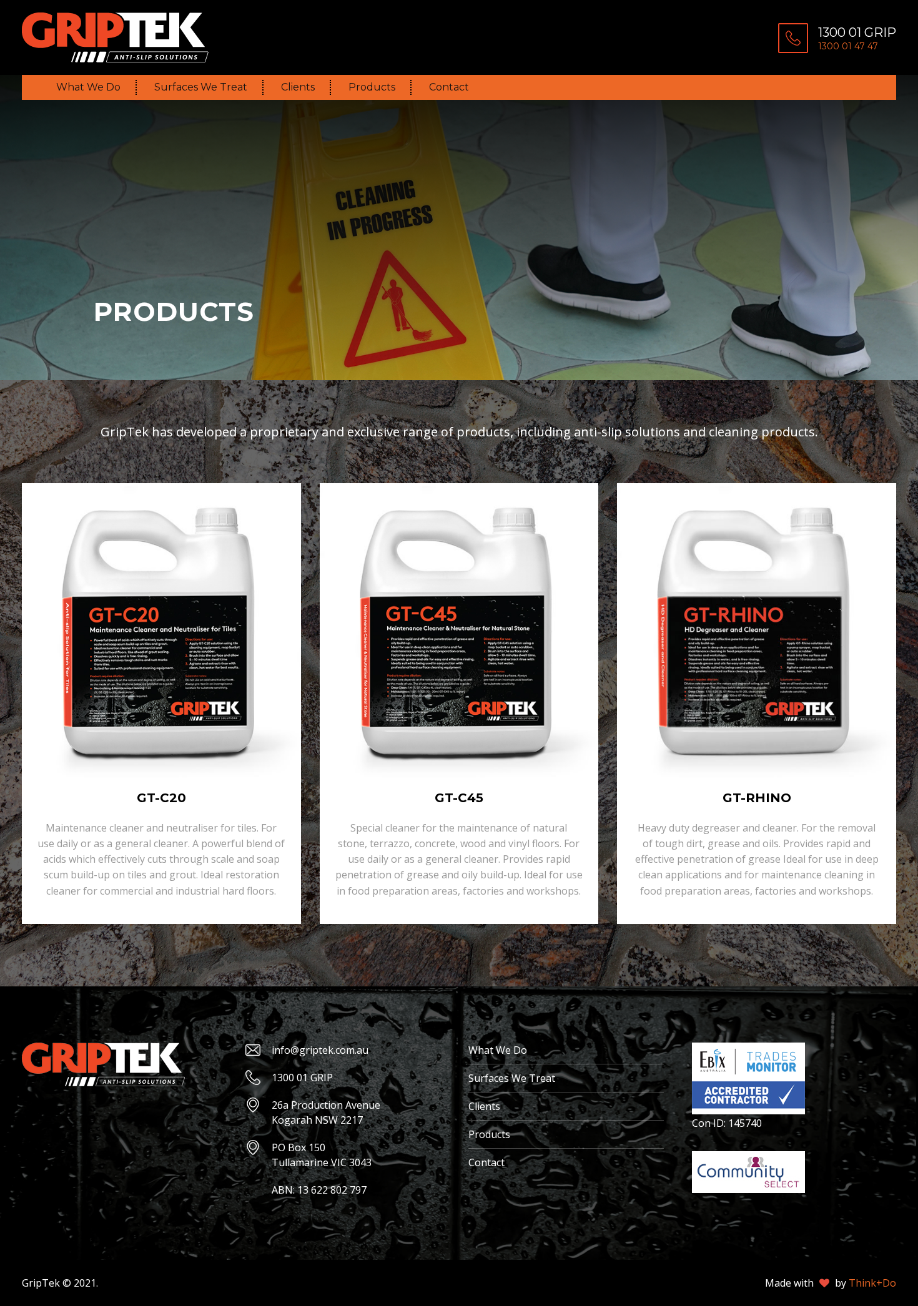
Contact (449, 87)
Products (371, 87)
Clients (298, 87)
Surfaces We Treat (200, 87)
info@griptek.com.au (320, 1050)
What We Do (88, 87)
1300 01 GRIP (302, 1077)
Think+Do (872, 1283)
